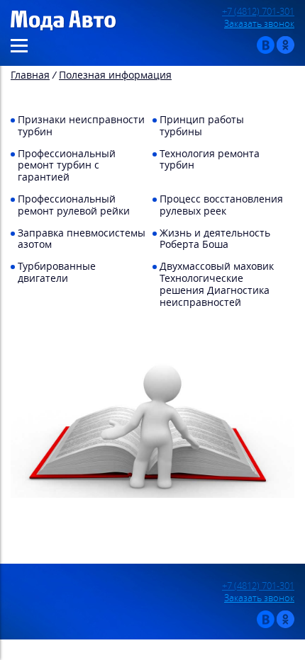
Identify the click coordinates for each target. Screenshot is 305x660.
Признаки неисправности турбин (81, 125)
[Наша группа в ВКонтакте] (265, 51)
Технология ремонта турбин (210, 159)
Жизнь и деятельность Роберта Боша (215, 238)
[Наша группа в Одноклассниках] (285, 51)
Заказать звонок (259, 24)
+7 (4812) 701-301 (258, 12)
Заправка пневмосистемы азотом (81, 238)
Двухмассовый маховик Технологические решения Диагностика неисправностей (217, 283)
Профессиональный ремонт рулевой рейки (74, 204)
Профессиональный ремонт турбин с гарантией (67, 165)
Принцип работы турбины (202, 125)
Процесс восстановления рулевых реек (221, 204)
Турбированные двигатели (57, 272)
